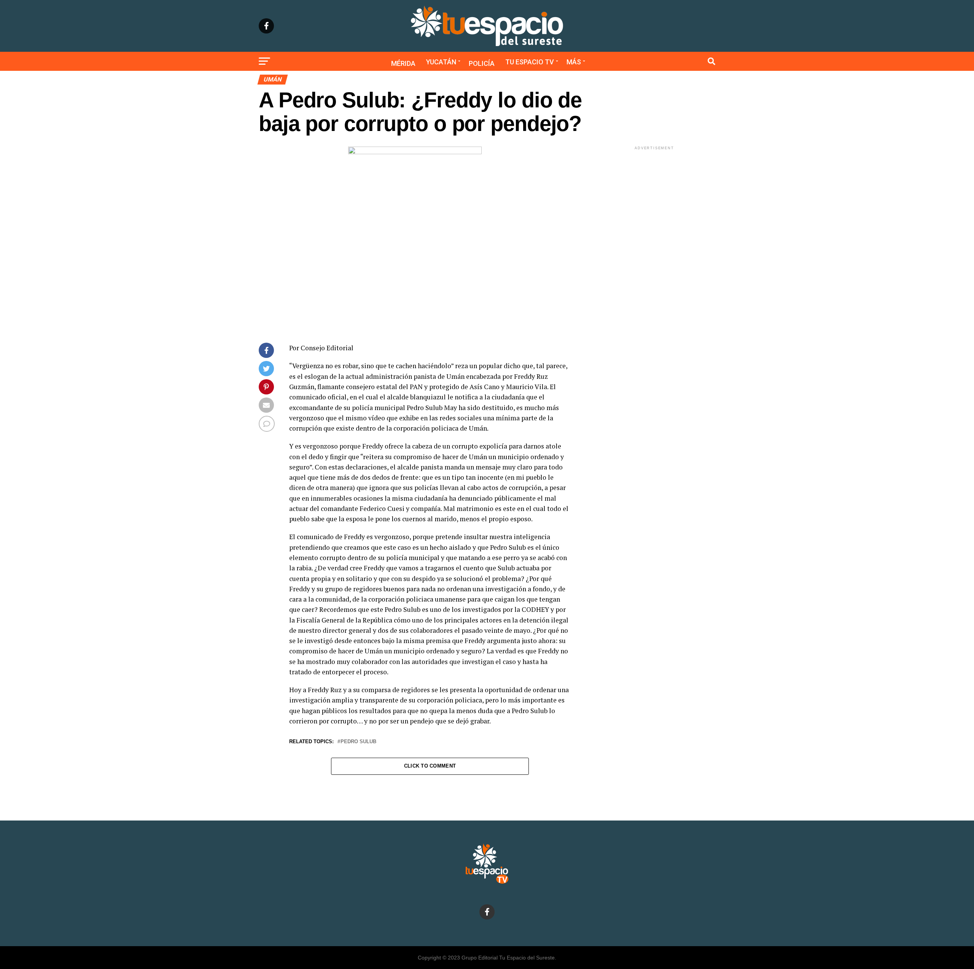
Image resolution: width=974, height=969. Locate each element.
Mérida (403, 63)
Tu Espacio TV (529, 62)
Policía (482, 63)
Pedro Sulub (358, 741)
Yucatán (441, 62)
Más (574, 62)
